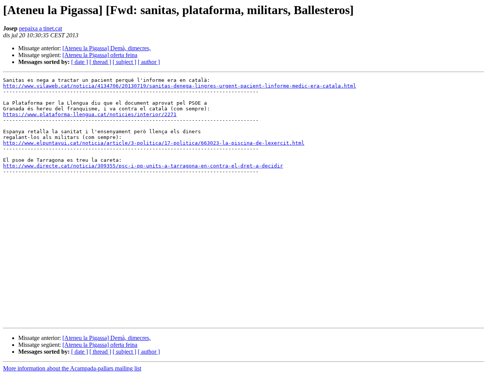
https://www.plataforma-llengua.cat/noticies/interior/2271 (90, 114)
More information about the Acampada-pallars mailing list (72, 368)
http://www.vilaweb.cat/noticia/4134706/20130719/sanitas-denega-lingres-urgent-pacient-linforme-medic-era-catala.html (179, 86)
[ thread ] (100, 62)
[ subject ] (124, 62)
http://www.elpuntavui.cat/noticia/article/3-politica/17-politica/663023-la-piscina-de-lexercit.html (153, 143)
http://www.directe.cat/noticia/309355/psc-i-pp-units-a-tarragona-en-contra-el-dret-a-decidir (143, 166)
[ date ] (79, 62)
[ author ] (149, 62)
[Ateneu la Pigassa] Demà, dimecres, (106, 48)
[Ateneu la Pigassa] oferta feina (99, 55)
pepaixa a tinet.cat (40, 28)
